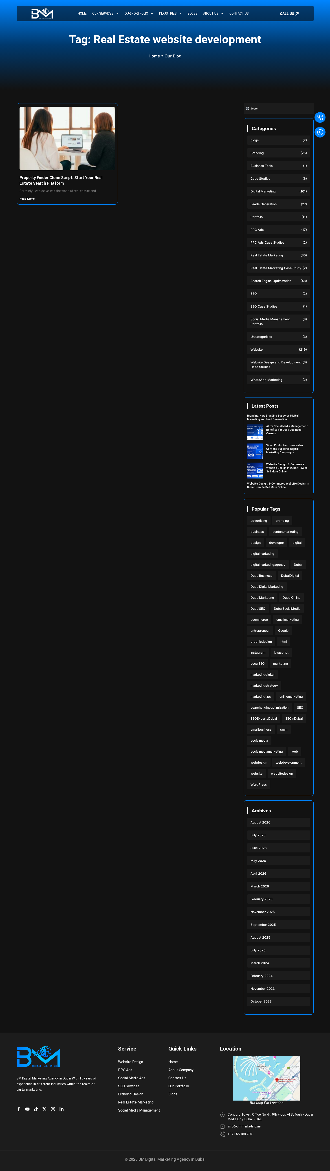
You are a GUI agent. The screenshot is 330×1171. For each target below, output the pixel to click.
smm (283, 729)
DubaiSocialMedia (287, 608)
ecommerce (259, 619)
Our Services (103, 13)
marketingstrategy (264, 685)
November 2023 (263, 988)
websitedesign (282, 773)
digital (297, 542)
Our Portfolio (136, 13)
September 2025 (263, 924)
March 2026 (260, 886)
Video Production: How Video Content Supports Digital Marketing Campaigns (284, 449)
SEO (254, 293)
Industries (168, 13)
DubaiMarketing (262, 597)
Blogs (193, 13)
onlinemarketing (291, 696)
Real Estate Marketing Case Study (276, 268)
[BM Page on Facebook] (20, 1109)
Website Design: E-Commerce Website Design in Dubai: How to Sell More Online (287, 468)
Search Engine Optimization (271, 281)
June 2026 (259, 848)
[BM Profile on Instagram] (54, 1109)
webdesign (259, 762)
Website (257, 349)
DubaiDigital (290, 575)
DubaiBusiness (262, 575)
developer (276, 542)
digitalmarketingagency (268, 564)
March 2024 (260, 963)
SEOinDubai (294, 718)
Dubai (298, 564)
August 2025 (260, 937)
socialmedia (259, 740)
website (256, 773)
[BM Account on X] (45, 1109)
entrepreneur (260, 630)
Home (82, 13)
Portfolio (257, 217)
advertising (259, 520)
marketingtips (261, 696)
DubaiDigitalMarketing (267, 586)
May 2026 (258, 861)
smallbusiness (261, 729)
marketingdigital (262, 674)
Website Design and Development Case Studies (276, 364)
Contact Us (239, 13)
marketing (280, 663)
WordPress (259, 784)
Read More (27, 198)
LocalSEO (258, 663)
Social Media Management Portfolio (270, 321)
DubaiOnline (291, 597)
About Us (210, 13)
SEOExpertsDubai (264, 718)
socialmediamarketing (267, 751)
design (256, 542)
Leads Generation (264, 204)
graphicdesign (261, 641)
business (257, 531)
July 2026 (258, 835)
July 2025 (258, 950)
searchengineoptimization (269, 707)
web (294, 751)
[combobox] (279, 108)
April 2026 (258, 873)
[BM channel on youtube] (28, 1109)
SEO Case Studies (264, 306)
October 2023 (261, 1001)
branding (282, 520)
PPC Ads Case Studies (267, 242)
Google (283, 630)
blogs (255, 140)
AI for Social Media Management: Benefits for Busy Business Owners (287, 430)
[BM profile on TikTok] (37, 1109)
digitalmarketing (262, 553)
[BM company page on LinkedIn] (62, 1109)
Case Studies (260, 178)
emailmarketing (287, 619)
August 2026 (260, 822)
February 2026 (262, 899)
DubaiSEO (258, 608)
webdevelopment (288, 762)
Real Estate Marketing (267, 255)
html (283, 641)
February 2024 (262, 976)
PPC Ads (257, 230)
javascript (281, 652)
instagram (258, 652)
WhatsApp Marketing (266, 380)
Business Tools (262, 166)
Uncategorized (261, 337)
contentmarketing (286, 531)
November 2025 (263, 912)
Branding (257, 153)
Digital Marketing (263, 191)
